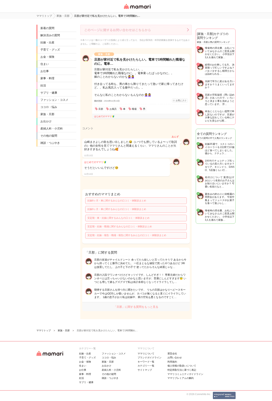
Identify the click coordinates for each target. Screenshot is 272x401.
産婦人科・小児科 (51, 128)
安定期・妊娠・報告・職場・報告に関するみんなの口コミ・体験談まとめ (126, 235)
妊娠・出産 (47, 42)
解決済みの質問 (50, 35)
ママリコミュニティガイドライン (185, 374)
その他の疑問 (48, 135)
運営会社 (172, 353)
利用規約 (172, 361)
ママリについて (146, 353)
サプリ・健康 (48, 92)
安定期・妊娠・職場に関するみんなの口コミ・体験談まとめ (119, 226)
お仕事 (44, 71)
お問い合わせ (174, 357)
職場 (134, 109)
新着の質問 (47, 28)
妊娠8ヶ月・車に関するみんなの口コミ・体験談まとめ (116, 200)
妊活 (43, 85)
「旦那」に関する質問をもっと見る (136, 306)
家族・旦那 (47, 114)
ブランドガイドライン (149, 357)
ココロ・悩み (48, 107)
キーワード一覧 (146, 361)
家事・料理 (47, 78)
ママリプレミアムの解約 (180, 378)
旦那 (100, 109)
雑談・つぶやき (50, 142)
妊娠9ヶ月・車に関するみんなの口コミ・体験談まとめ (116, 209)
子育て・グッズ (50, 49)
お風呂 (113, 109)
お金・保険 (47, 56)
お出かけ (46, 121)
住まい (44, 64)
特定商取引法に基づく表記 (181, 370)
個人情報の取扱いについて (181, 365)
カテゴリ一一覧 (146, 365)
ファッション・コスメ (54, 99)
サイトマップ (145, 370)
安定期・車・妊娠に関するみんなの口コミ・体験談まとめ (118, 218)
